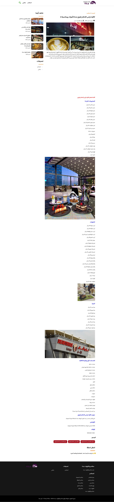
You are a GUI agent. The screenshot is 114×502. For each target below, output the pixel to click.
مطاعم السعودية (79, 477)
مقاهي (24, 3)
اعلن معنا (41, 499)
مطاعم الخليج (80, 486)
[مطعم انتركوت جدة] (37, 54)
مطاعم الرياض (91, 480)
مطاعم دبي (92, 483)
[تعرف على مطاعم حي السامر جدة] (37, 29)
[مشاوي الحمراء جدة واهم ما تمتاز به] (37, 38)
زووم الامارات (91, 486)
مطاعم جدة (80, 483)
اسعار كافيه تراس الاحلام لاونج (88, 442)
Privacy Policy (46, 499)
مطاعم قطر (80, 489)
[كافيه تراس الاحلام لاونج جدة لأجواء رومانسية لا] (70, 36)
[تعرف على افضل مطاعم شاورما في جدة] (37, 46)
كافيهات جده (91, 489)
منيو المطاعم (91, 477)
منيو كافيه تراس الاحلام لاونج (60, 442)
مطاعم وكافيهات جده (89, 491)
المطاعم (30, 3)
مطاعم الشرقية (80, 480)
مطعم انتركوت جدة (26, 52)
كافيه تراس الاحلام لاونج (74, 442)
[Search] (19, 3)
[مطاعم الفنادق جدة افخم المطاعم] (37, 21)
